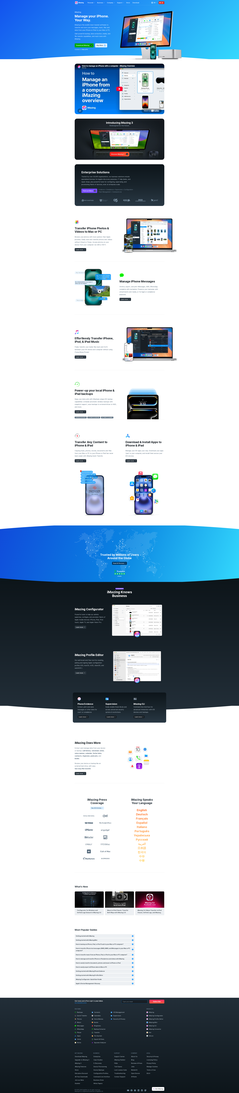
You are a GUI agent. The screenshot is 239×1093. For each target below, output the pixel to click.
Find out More (88, 191)
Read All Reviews (118, 563)
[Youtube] (128, 1090)
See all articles (96, 808)
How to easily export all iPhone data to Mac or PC (91, 967)
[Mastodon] (145, 1090)
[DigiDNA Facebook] (131, 1090)
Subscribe (157, 1002)
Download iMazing (82, 45)
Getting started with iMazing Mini (86, 940)
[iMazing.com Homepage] (79, 2)
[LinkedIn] (138, 1090)
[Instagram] (135, 1090)
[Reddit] (142, 1090)
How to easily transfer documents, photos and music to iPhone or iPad (98, 963)
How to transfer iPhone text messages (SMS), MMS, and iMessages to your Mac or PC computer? (103, 949)
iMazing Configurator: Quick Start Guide (89, 979)
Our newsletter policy (81, 1002)
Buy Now (100, 45)
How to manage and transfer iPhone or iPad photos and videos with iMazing (100, 959)
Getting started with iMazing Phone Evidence (90, 971)
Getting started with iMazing (85, 936)
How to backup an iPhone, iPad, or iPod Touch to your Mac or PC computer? (99, 944)
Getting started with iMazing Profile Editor (89, 975)
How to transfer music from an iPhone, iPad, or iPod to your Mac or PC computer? (101, 954)
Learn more (79, 249)
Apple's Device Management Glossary (88, 983)
